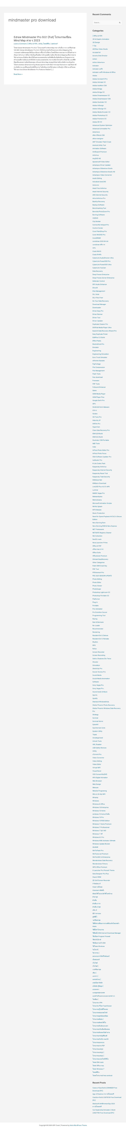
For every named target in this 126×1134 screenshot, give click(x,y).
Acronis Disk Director (100, 56)
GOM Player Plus (98, 397)
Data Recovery (98, 271)
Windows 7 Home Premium (102, 824)
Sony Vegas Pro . (98, 688)
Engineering (97, 351)
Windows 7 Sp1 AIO (99, 830)
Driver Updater (98, 321)
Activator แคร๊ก (98, 69)
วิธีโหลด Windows (99, 946)
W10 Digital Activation (100, 777)
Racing (95, 619)
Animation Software (99, 148)
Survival (95, 718)
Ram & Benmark (98, 622)
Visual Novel (97, 771)
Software (96, 682)
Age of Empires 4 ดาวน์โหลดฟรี (103, 1094)
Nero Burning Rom (99, 523)
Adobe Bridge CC (99, 92)
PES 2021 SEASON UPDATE (102, 576)
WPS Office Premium (100, 867)
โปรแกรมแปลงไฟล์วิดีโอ (100, 1059)
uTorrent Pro (97, 754)
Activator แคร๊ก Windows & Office (104, 72)
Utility (40, 44)
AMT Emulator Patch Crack (102, 142)
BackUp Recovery (99, 201)
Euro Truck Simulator (100, 357)
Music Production (99, 513)
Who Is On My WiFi (99, 794)
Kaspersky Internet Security (102, 470)
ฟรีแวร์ (95, 910)
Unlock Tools (97, 741)
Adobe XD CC (97, 122)
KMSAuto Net (97, 480)
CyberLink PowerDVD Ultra (102, 264)
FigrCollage (97, 364)
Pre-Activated (97, 609)
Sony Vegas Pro (98, 685)
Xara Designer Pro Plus (101, 874)
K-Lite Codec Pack (99, 463)
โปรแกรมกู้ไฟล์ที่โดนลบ (100, 1009)
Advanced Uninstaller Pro (101, 129)
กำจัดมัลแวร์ (97, 884)
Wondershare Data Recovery (102, 860)
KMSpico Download (99, 483)
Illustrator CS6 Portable (101, 440)
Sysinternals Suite (99, 728)
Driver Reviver (98, 314)
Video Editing (97, 761)
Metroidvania (97, 500)
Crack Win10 (97, 251)
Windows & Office (99, 804)
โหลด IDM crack (98, 1062)
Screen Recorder (98, 652)
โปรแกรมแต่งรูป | (98, 1052)
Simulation (96, 665)
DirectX (95, 288)
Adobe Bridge (97, 89)
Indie (94, 447)
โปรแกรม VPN (97, 1003)
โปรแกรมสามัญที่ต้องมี (100, 1036)
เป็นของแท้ (96, 959)
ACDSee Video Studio (100, 49)
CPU (94, 248)
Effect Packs (97, 341)
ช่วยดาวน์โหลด (97, 887)
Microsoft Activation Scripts (102, 503)
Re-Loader (96, 625)
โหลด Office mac (98, 1066)
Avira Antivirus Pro (99, 198)
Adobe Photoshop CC (100, 115)
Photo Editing (97, 579)
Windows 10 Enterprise (101, 807)
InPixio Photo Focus (99, 453)
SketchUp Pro (97, 668)
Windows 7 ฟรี (97, 834)
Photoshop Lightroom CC (101, 592)
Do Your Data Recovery (101, 301)
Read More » (18, 74)
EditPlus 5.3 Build (99, 337)
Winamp (95, 797)
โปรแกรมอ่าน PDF (99, 1046)
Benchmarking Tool (99, 208)
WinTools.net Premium (100, 854)
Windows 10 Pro (98, 817)
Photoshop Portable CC (101, 596)
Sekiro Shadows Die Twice (102, 659)
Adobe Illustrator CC (100, 102)
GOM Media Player (99, 394)
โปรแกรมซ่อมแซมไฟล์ (100, 1012)
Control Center (98, 228)
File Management (99, 371)
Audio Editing (97, 178)
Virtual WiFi (97, 768)
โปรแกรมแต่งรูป (98, 1049)
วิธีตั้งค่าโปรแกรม (98, 930)
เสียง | (95, 973)
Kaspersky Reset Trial (100, 473)
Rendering (96, 632)
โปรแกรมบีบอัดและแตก (100, 1026)
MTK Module (97, 510)
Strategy (95, 715)
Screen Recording (99, 655)
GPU (94, 404)
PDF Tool (96, 569)
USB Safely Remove (99, 748)
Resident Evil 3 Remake (101, 639)
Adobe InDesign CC (99, 109)
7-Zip (94, 46)
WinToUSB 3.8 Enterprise (101, 857)
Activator (96, 66)
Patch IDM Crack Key (100, 566)
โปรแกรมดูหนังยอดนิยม (100, 1016)
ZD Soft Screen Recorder (101, 880)
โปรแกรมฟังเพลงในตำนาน (101, 1032)
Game (95, 390)
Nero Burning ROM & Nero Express (105, 526)
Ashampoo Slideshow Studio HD (104, 172)
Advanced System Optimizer (102, 125)
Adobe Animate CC (99, 82)
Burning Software (99, 215)
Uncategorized (98, 738)
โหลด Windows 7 (98, 1069)
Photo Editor (97, 582)
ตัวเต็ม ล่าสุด (97, 907)
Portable (96, 605)
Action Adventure (99, 62)
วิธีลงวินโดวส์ (97, 940)
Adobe (95, 76)
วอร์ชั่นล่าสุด (97, 920)
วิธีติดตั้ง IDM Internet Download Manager (107, 933)
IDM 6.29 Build (98, 434)
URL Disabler (97, 744)
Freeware (96, 380)
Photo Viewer (97, 586)
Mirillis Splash (97, 506)
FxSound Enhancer (99, 387)
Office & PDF (97, 546)
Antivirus (96, 155)
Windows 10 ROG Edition (101, 821)
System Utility (97, 731)
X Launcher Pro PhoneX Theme (103, 870)
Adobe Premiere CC (100, 119)
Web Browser (97, 781)
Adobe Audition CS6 (100, 85)
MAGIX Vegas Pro (99, 493)
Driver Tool (96, 318)
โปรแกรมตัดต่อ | (98, 1019)
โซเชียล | (95, 999)
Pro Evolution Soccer (100, 612)
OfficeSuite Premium (100, 556)
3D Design (96, 42)
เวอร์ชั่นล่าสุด (97, 969)
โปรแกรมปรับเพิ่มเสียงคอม (101, 1029)
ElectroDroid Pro (98, 344)
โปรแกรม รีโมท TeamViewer (102, 1006)
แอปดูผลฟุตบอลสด (99, 993)
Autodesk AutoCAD (99, 182)
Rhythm (95, 642)
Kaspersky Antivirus (99, 467)
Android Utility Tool (99, 145)
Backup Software (98, 205)
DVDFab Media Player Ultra (102, 327)
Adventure (96, 132)
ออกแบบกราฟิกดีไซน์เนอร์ (101, 956)
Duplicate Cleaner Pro (100, 324)
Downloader (97, 307)
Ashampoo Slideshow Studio (103, 168)
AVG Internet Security (100, 195)
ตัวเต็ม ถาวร (96, 903)
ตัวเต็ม (95, 900)
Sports (95, 695)
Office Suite (97, 552)
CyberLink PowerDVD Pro (101, 261)
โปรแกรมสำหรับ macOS (100, 1039)
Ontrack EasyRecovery (100, 559)
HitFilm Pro (96, 424)
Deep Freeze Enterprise (101, 274)
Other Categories (99, 562)
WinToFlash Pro (98, 850)
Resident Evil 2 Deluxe (100, 635)
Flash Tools (97, 374)
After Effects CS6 (99, 135)
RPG (94, 645)
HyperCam (96, 427)
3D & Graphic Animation (101, 39)
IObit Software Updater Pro (102, 457)
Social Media (97, 675)
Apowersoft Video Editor (101, 162)
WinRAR (95, 847)
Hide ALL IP (97, 420)
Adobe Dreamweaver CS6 (102, 99)
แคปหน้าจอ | (97, 979)
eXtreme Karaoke (99, 361)
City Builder (97, 221)
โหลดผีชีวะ (46, 44)
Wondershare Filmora (100, 864)
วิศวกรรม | (96, 953)
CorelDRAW (97, 238)
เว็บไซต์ (95, 963)
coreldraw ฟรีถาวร (99, 245)
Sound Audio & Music (100, 692)
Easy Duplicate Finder (100, 334)
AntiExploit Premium (100, 152)
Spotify (95, 698)
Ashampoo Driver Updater (102, 165)
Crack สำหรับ (97, 254)
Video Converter (98, 758)
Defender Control (99, 281)
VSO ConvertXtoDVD (100, 774)
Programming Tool (99, 615)
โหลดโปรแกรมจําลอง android (102, 1075)
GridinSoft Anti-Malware (101, 407)
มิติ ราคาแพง (97, 913)
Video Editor (97, 764)
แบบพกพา (96, 989)
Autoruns (96, 185)
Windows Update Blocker (101, 844)
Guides (95, 414)
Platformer (96, 599)
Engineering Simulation (101, 354)
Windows (96, 801)
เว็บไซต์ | (95, 966)
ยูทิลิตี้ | (95, 917)
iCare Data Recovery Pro (101, 430)
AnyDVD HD (97, 158)
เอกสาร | (96, 976)
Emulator (96, 347)
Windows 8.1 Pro (98, 837)
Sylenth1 (95, 724)
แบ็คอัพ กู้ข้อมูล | (98, 986)
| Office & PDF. (33, 44)
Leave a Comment (20, 44)
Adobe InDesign (98, 105)
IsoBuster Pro (97, 460)
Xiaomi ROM (97, 877)
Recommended (98, 629)
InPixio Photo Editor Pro (101, 450)
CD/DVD (95, 218)
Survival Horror (98, 721)
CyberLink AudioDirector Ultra (103, 258)
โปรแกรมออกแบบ (98, 1042)
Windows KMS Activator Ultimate (104, 841)
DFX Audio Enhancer (100, 284)
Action (95, 59)
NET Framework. (98, 529)
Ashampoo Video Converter (102, 175)
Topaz (95, 734)
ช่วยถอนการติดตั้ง (98, 890)
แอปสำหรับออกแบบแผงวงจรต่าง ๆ (104, 996)
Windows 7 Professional (101, 827)
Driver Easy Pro (98, 311)
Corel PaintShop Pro (100, 231)
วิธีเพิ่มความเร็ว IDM (99, 943)
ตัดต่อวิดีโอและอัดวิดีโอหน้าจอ (102, 894)
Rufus (95, 649)
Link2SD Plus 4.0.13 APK (101, 487)
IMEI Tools (96, 443)
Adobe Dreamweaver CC (101, 95)
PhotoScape (97, 589)
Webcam (95, 787)
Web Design (97, 784)
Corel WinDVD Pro (99, 235)
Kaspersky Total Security (101, 477)
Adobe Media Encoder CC (101, 112)
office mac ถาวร (98, 549)
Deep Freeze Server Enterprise (103, 278)
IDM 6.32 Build (98, 437)
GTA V (95, 410)
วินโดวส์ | (96, 950)
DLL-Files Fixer (98, 298)
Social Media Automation (101, 678)
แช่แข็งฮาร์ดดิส (97, 983)
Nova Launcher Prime (100, 543)
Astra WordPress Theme (78, 1125)
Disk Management (99, 291)
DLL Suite (96, 294)
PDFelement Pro (98, 572)
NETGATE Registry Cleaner (102, 533)
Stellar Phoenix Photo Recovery (104, 705)
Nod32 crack (97, 539)
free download (98, 377)
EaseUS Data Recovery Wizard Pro (105, 331)
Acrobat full (97, 52)
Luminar (95, 490)
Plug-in (95, 602)
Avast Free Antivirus (100, 188)
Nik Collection (97, 536)
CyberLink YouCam (99, 268)
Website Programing (100, 791)
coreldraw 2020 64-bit (100, 241)
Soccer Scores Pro (99, 672)
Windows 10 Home (99, 811)
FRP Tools (96, 384)
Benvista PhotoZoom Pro (101, 211)
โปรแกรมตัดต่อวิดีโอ (99, 1022)
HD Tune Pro (97, 417)
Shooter (95, 662)
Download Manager (99, 304)
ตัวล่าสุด (95, 897)
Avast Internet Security (100, 192)
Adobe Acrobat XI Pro (100, 79)
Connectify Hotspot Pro (101, 225)
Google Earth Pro (99, 400)
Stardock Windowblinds (101, 702)
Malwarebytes (97, 496)
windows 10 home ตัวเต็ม (101, 814)
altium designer (98, 138)
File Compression (99, 367)
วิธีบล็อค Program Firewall (101, 936)
